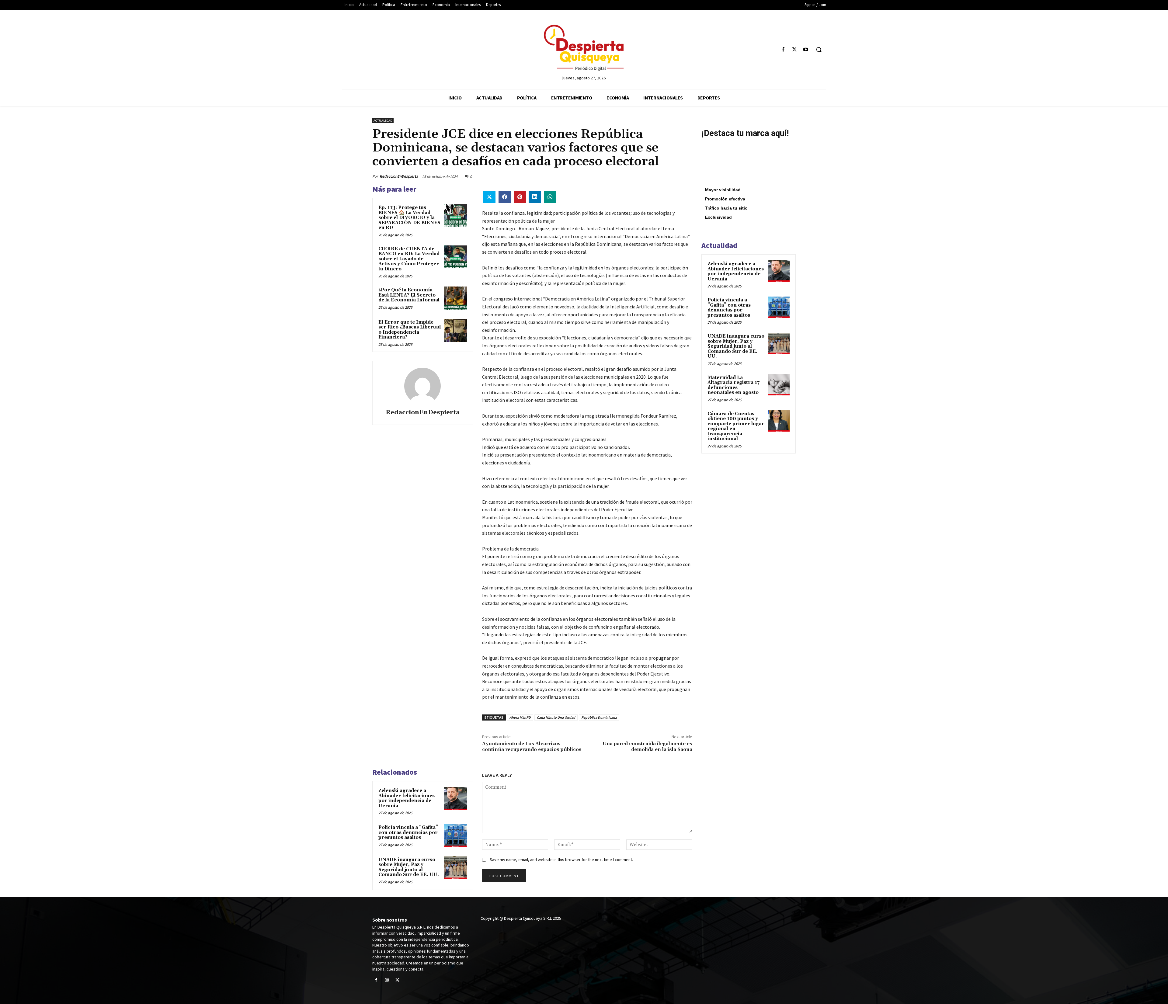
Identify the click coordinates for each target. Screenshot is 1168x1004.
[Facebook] (783, 50)
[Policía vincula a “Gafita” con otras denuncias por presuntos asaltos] (455, 835)
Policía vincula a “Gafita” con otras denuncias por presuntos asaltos (408, 832)
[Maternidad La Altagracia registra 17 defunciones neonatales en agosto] (779, 384)
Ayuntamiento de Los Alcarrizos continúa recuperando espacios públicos (532, 746)
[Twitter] (795, 50)
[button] (819, 49)
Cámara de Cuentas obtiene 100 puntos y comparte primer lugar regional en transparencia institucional (735, 426)
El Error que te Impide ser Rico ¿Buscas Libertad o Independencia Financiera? (409, 329)
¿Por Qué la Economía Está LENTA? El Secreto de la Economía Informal (409, 295)
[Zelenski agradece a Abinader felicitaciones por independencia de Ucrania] (455, 798)
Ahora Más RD (520, 717)
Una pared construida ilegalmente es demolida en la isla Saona (647, 746)
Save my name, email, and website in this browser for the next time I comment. (561, 859)
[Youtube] (806, 50)
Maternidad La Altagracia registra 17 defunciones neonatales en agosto (733, 385)
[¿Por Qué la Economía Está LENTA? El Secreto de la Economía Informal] (455, 298)
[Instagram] (387, 980)
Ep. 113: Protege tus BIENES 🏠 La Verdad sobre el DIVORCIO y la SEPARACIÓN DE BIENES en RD (409, 218)
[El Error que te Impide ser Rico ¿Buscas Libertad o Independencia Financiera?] (455, 330)
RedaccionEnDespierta (399, 176)
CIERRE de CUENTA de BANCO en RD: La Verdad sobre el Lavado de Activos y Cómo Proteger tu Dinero (409, 259)
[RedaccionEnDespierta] (422, 386)
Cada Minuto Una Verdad (556, 717)
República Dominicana (599, 717)
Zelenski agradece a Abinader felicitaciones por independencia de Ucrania (406, 798)
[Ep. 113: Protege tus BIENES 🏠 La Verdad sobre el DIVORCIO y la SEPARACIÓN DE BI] (455, 215)
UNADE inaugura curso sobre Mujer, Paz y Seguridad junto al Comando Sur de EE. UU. (408, 867)
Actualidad (383, 121)
